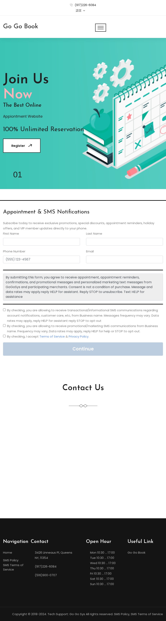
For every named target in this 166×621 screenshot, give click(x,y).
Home (7, 552)
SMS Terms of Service (13, 567)
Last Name (94, 233)
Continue (83, 349)
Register (18, 145)
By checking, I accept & (48, 336)
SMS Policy (10, 560)
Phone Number (14, 251)
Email (90, 251)
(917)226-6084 (85, 5)
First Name (11, 233)
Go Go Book (136, 552)
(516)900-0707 (46, 575)
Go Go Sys (77, 614)
